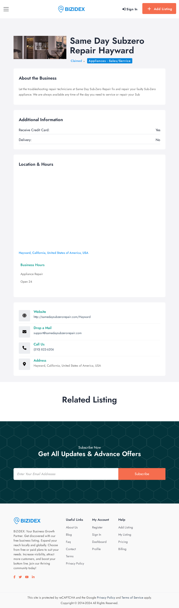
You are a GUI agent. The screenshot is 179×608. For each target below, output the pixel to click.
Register (97, 527)
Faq (68, 542)
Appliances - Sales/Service (110, 61)
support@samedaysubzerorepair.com (58, 333)
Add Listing (163, 9)
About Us (72, 527)
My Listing (124, 534)
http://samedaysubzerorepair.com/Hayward (62, 317)
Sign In (96, 534)
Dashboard (99, 542)
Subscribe (142, 473)
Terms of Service (132, 597)
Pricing (123, 542)
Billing (122, 549)
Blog (69, 534)
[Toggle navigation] (6, 9)
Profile (96, 549)
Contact (71, 549)
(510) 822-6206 (44, 349)
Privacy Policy (75, 563)
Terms (70, 556)
